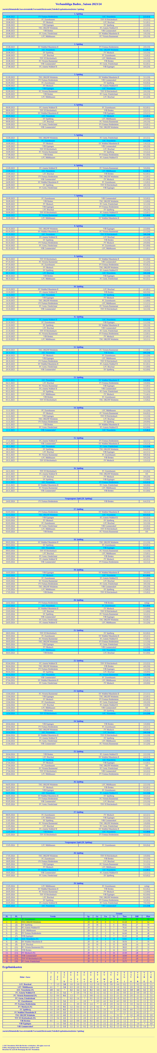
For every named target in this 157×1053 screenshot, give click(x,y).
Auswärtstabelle (26, 9)
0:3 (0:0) (146, 215)
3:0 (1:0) (146, 234)
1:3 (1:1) (146, 482)
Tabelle (55, 9)
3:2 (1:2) (146, 548)
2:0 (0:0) (146, 380)
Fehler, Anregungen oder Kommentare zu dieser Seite (20, 1047)
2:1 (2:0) (146, 713)
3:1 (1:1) (146, 88)
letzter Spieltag (78, 9)
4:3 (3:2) (146, 515)
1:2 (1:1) (146, 295)
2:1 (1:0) (146, 906)
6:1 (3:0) (146, 760)
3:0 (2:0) (146, 273)
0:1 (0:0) (146, 575)
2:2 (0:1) (146, 116)
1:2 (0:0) (146, 675)
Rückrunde (46, 9)
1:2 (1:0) (146, 446)
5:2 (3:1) (146, 320)
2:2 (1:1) (146, 17)
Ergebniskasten (64, 9)
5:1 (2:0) (146, 141)
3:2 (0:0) (146, 832)
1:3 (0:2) (146, 430)
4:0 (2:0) (146, 353)
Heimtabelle (14, 9)
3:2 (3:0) (146, 793)
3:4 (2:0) (146, 650)
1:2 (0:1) (146, 50)
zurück (6, 9)
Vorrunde (37, 9)
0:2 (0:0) (146, 606)
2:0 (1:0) (146, 732)
